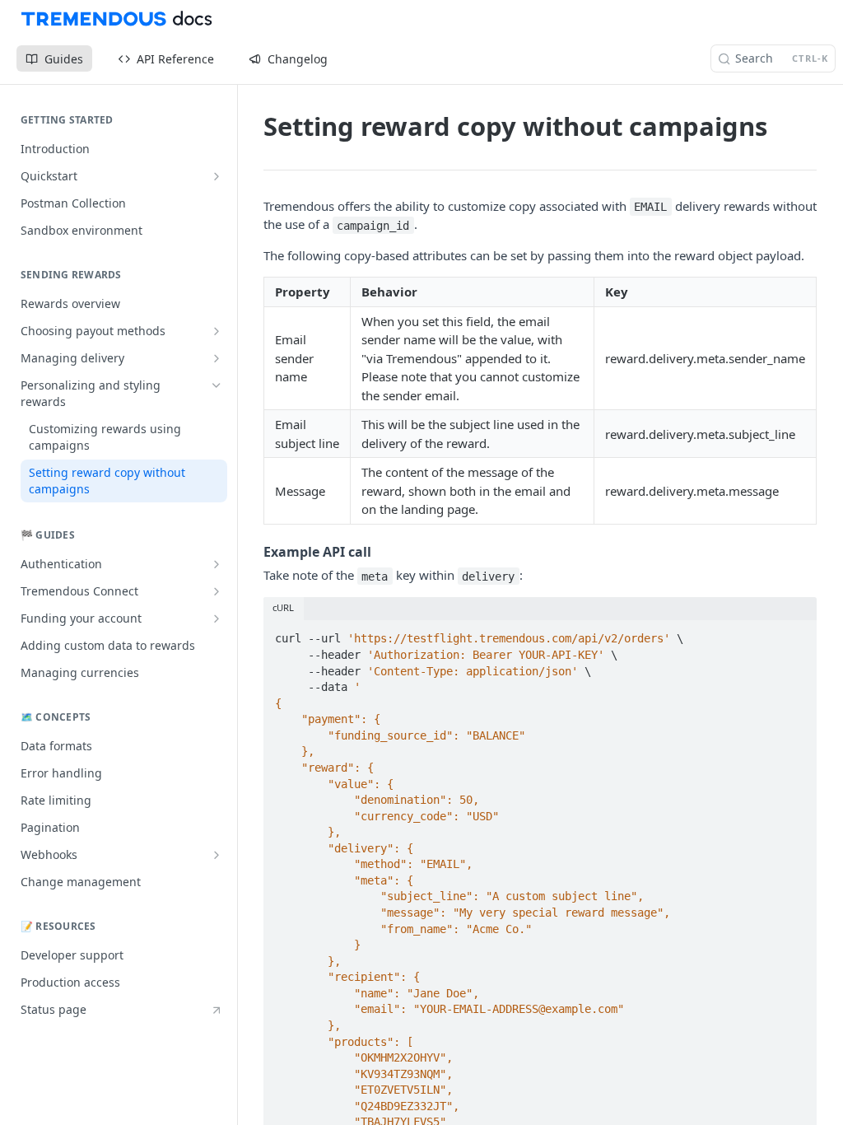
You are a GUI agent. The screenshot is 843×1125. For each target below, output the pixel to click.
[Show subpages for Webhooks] (216, 854)
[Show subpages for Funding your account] (216, 618)
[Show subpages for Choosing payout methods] (216, 331)
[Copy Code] (797, 634)
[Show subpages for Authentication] (216, 564)
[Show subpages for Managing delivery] (216, 358)
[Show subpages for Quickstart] (216, 176)
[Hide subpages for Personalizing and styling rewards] (216, 385)
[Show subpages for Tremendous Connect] (216, 591)
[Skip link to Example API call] (252, 551)
